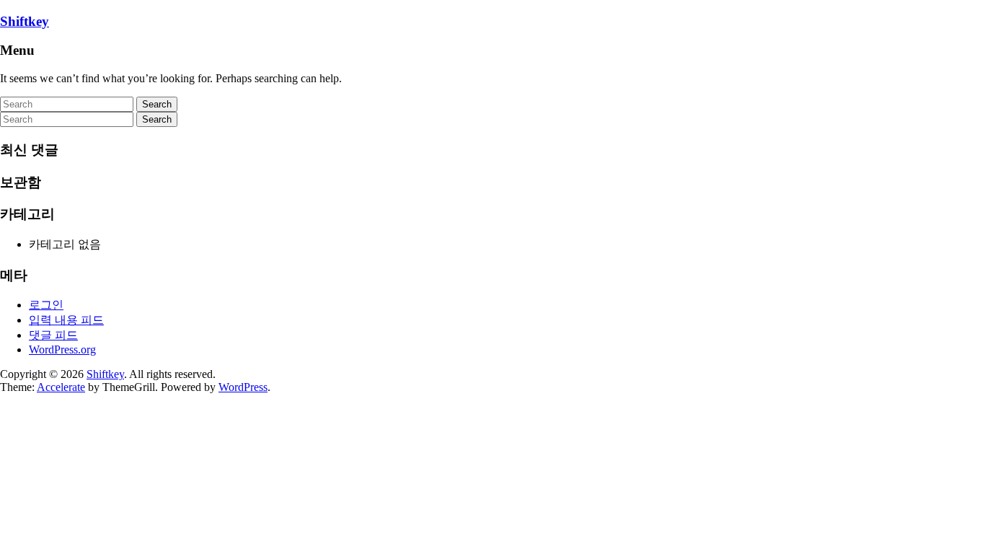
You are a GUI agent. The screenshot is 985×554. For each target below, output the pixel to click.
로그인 (46, 305)
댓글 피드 (53, 335)
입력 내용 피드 (66, 320)
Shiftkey (24, 21)
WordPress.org (62, 349)
